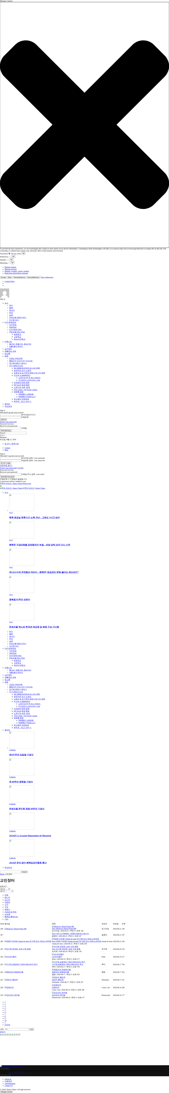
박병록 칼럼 (18, 392)
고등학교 (17, 337)
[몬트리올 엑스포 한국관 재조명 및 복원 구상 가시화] (21, 620)
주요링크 (8, 406)
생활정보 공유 (10, 351)
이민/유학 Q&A (15, 330)
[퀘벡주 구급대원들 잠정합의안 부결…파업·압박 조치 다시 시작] (21, 538)
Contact (7, 448)
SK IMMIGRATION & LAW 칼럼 (27, 368)
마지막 (7, 1025)
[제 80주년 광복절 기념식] (21, 775)
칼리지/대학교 (19, 339)
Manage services (11, 269)
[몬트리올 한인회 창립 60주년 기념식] (21, 802)
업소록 (7, 354)
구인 (6, 905)
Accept (3, 277)
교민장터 (8, 349)
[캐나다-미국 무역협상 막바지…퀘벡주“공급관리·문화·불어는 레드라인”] (21, 565)
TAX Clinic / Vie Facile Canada (25, 390)
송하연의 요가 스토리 (22, 371)
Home (2, 874)
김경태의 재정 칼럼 (21, 383)
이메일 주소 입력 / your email (32, 474)
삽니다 (7, 900)
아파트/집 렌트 (11, 912)
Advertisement (10, 1084)
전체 (6, 895)
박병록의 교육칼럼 (26, 394)
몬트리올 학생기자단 (17, 318)
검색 (31, 1029)
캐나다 (12, 310)
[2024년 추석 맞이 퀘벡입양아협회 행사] (21, 856)
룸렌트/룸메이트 (11, 917)
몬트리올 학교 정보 (17, 332)
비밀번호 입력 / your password (33, 460)
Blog (6, 450)
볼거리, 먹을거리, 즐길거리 (20, 344)
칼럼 (6, 356)
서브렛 (7, 914)
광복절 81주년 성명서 (19, 599)
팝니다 (7, 897)
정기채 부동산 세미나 (18, 363)
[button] (84, 125)
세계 (11, 315)
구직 (6, 907)
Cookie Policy (10, 281)
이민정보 (13, 325)
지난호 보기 (14, 320)
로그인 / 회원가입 (12, 444)
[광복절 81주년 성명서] (21, 592)
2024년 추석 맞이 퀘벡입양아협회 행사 (28, 863)
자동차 (7, 902)
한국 (11, 313)
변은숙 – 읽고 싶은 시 (22, 401)
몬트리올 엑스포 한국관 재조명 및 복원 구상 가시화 (34, 627)
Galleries (12, 750)
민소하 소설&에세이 (22, 375)
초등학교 (17, 334)
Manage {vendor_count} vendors (17, 271)
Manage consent (6, 1092)
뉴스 (6, 303)
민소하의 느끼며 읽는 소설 (29, 380)
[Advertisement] (17, 1050)
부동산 (7, 910)
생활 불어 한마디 (16, 346)
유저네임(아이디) (28, 415)
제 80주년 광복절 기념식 (21, 782)
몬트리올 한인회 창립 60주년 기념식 (26, 809)
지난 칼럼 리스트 (16, 366)
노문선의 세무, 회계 (22, 387)
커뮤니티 (8, 342)
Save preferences (33, 277)
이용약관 (8, 1081)
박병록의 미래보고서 (26, 397)
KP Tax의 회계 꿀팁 (21, 385)
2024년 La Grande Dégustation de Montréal (30, 835)
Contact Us (9, 1086)
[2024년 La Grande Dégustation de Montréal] (21, 829)
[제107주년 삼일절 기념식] (21, 748)
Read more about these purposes (16, 273)
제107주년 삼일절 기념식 (21, 754)
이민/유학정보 (10, 322)
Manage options (10, 267)
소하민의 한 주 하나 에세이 (29, 378)
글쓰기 (3, 1032)
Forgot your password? (8, 422)
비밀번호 (25, 417)
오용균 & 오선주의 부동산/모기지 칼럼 (29, 373)
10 (5, 1021)
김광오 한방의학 (16, 358)
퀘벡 (11, 308)
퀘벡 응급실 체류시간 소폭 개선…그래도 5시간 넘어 (34, 517)
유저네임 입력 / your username (33, 458)
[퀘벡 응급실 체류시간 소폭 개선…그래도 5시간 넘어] (21, 510)
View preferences (19, 277)
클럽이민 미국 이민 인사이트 (21, 361)
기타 (6, 919)
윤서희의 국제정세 (21, 399)
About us (8, 1079)
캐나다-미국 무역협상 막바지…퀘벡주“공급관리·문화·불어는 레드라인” (44, 572)
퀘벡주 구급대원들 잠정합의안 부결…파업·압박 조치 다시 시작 (39, 545)
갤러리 (7, 404)
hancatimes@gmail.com (17, 1073)
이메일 (24, 428)
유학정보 (13, 327)
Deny (9, 277)
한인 (11, 305)
